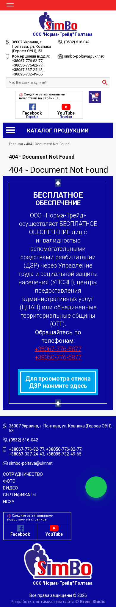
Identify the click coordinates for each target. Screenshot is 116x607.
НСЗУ (8, 501)
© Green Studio (90, 601)
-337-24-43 (27, 69)
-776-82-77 (27, 60)
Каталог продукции (58, 130)
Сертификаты (19, 495)
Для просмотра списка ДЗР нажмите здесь (58, 382)
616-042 (77, 42)
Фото (9, 481)
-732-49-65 (27, 74)
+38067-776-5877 (58, 349)
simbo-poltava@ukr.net (84, 56)
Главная (16, 144)
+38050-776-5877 (58, 357)
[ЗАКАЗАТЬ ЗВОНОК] (96, 487)
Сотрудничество (23, 474)
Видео (10, 488)
